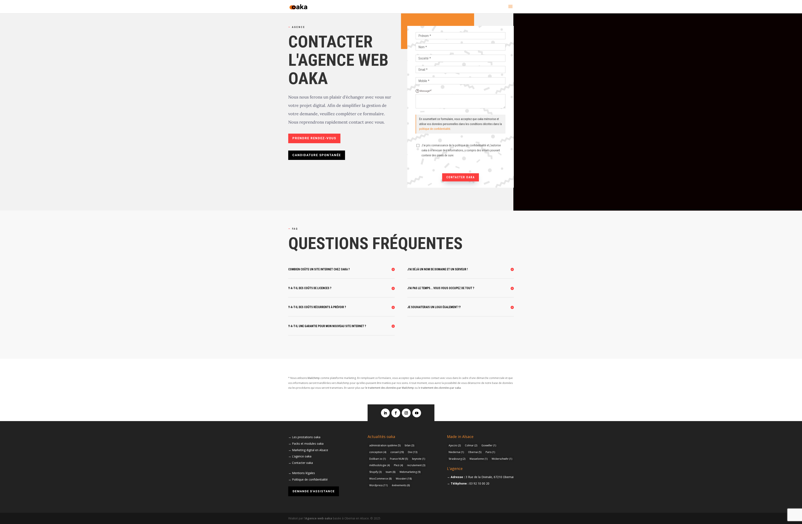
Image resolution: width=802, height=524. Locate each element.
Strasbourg (457, 459)
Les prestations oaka (306, 437)
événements (401, 485)
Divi (412, 452)
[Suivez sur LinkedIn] (385, 413)
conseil (397, 452)
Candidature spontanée (316, 155)
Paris (490, 452)
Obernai (474, 452)
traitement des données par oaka (441, 388)
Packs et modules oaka (308, 444)
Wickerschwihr (502, 459)
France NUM (399, 459)
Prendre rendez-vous (314, 138)
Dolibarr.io (377, 459)
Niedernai (456, 452)
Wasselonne (478, 459)
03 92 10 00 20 (479, 483)
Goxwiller (488, 445)
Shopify (375, 472)
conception (377, 452)
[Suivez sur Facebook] (395, 413)
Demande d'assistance (314, 491)
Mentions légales (303, 473)
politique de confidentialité (434, 128)
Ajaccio (455, 445)
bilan (409, 445)
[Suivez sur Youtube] (416, 413)
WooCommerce (380, 478)
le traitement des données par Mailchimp (389, 388)
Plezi (398, 465)
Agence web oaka (318, 518)
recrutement (416, 465)
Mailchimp (314, 378)
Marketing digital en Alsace (310, 450)
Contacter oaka (460, 177)
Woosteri (404, 478)
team (390, 472)
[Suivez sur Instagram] (406, 413)
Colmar (471, 445)
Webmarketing (410, 472)
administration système (385, 445)
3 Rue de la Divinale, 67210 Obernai (490, 477)
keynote (418, 459)
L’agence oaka (301, 456)
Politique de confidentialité (310, 479)
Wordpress (378, 485)
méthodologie (379, 465)
